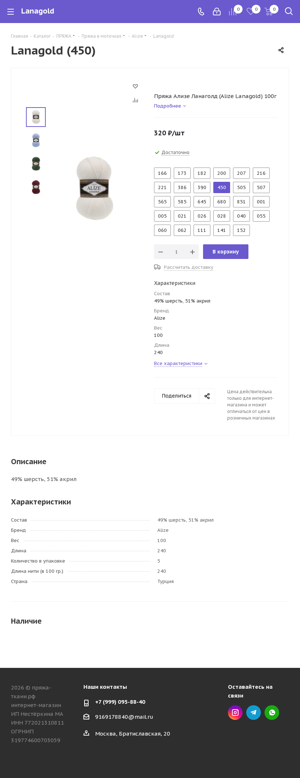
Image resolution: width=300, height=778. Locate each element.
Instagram (235, 712)
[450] (94, 188)
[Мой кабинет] (217, 11)
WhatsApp (272, 712)
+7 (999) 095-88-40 (120, 701)
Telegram (253, 712)
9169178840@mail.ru (124, 716)
